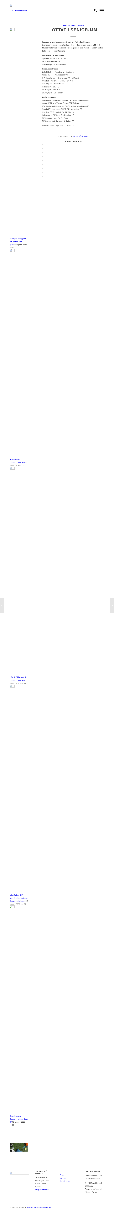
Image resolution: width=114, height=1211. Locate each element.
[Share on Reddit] (45, 172)
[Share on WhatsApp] (45, 152)
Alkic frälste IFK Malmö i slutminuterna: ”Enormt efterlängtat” (19, 898)
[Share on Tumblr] (45, 164)
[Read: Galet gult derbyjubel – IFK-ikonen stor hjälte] (12, 30)
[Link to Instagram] (90, 1207)
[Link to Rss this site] (98, 1207)
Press (62, 1175)
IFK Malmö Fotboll (80, 136)
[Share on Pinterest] (45, 156)
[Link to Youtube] (102, 1207)
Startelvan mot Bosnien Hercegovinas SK (19, 1118)
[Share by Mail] (45, 176)
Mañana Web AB (45, 1207)
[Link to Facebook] (86, 1207)
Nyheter (63, 1178)
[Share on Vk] (45, 168)
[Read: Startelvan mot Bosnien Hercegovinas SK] (12, 907)
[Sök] (94, 10)
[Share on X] (45, 148)
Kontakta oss (65, 1181)
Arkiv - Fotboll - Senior (73, 25)
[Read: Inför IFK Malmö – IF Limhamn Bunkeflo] (12, 468)
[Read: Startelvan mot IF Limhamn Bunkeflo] (12, 251)
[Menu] (100, 10)
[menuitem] (94, 10)
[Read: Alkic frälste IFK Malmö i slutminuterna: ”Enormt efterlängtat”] (12, 686)
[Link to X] (94, 1207)
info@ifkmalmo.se (42, 1189)
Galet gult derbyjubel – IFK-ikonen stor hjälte (19, 241)
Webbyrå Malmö (32, 1207)
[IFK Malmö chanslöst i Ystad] (2, 605)
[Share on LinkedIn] (45, 160)
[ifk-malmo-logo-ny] (18, 10)
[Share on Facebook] (45, 144)
